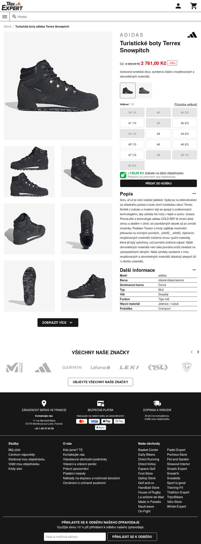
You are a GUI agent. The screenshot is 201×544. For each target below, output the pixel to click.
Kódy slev (15, 468)
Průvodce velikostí (186, 104)
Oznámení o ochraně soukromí (84, 482)
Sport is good (176, 482)
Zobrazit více (54, 322)
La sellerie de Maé (151, 497)
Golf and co (146, 482)
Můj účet (14, 449)
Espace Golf (146, 468)
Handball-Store (148, 487)
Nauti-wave (146, 506)
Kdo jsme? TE (73, 449)
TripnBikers (175, 497)
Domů (7, 26)
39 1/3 (132, 112)
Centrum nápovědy (21, 454)
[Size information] (132, 104)
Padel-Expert (176, 449)
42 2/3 (185, 123)
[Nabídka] (4, 16)
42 (158, 123)
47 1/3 (132, 155)
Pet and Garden (178, 459)
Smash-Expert (177, 468)
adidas (132, 34)
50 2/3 (132, 165)
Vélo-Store (174, 501)
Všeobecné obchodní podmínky (85, 459)
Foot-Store (145, 473)
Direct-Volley (147, 464)
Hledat (22, 16)
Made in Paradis (149, 501)
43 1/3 (132, 134)
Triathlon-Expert (178, 492)
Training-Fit (175, 487)
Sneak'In (173, 473)
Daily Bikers (146, 454)
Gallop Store (147, 478)
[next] (198, 352)
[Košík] (194, 6)
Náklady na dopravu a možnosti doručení (91, 478)
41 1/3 (132, 123)
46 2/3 (185, 144)
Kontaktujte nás (44, 415)
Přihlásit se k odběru (132, 536)
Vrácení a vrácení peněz (80, 464)
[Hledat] (14, 16)
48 (158, 155)
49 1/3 (185, 155)
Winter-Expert (176, 506)
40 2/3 (185, 112)
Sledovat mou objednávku (26, 459)
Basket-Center (148, 449)
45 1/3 (132, 144)
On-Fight (144, 511)
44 (158, 134)
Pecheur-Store (177, 454)
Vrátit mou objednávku (23, 464)
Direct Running (148, 459)
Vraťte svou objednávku (157, 418)
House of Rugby (149, 492)
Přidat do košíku (158, 183)
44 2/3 (185, 134)
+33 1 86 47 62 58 (44, 428)
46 (158, 144)
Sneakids (173, 478)
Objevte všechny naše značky (100, 382)
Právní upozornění (76, 468)
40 (158, 112)
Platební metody (74, 473)
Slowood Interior (178, 464)
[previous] (192, 352)
